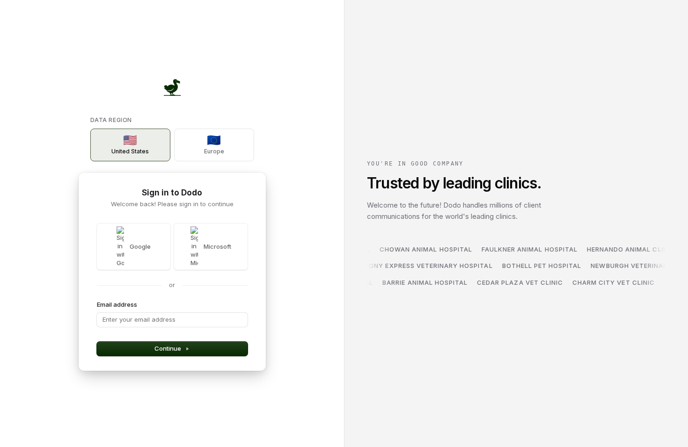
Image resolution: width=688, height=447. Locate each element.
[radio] (130, 145)
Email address (117, 304)
